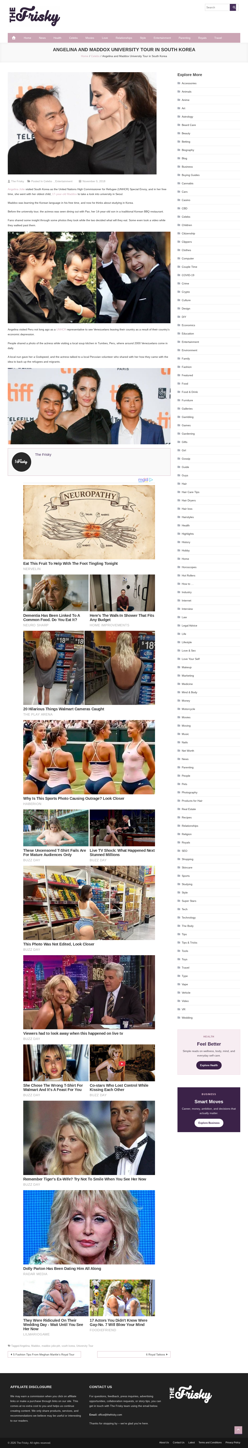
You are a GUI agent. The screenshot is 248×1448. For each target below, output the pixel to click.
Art (183, 108)
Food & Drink (190, 391)
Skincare (187, 867)
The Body (188, 925)
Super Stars (189, 900)
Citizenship (188, 233)
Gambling (188, 417)
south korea (68, 1345)
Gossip (186, 458)
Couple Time (189, 266)
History (186, 542)
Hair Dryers (189, 500)
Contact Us (178, 1442)
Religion (187, 834)
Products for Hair (192, 800)
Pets (184, 784)
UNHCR (61, 329)
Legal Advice (189, 625)
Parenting (184, 37)
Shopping (187, 859)
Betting (186, 141)
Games (186, 425)
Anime (185, 99)
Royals (202, 37)
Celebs (73, 37)
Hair (184, 483)
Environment (189, 350)
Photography (189, 792)
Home (27, 37)
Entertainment (162, 37)
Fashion (187, 366)
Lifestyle (187, 642)
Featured (187, 375)
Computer (188, 258)
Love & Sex (189, 650)
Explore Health (209, 1065)
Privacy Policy (233, 1442)
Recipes (187, 817)
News (42, 37)
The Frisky (17, 181)
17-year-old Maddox (64, 194)
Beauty (186, 133)
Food (185, 383)
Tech (185, 909)
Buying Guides (191, 175)
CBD (184, 208)
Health (57, 37)
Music (185, 734)
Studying (187, 884)
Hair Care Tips (190, 492)
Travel (218, 37)
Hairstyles (188, 517)
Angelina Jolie (16, 189)
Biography (188, 150)
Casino (186, 200)
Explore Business (209, 1122)
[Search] (233, 7)
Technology (189, 917)
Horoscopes (189, 567)
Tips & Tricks (189, 942)
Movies (89, 37)
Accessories (189, 83)
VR (183, 1009)
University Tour (84, 1345)
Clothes (186, 250)
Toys (184, 959)
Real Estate (189, 809)
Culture (186, 300)
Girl (184, 450)
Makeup (187, 667)
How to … (188, 583)
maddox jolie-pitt (51, 1345)
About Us (164, 1442)
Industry (187, 592)
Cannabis (187, 183)
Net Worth (188, 750)
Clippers (187, 241)
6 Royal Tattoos (155, 1354)
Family (186, 358)
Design (186, 308)
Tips (184, 934)
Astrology (187, 116)
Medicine (187, 683)
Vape (185, 984)
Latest (191, 1442)
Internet (186, 600)
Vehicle (186, 992)
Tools (185, 950)
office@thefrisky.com (110, 1414)
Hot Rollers (188, 575)
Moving (186, 725)
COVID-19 (188, 275)
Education (188, 333)
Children (187, 225)
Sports (186, 875)
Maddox (35, 1345)
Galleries (187, 408)
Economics (188, 325)
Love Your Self (191, 658)
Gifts (184, 442)
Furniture (187, 400)
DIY (184, 316)
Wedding (187, 1017)
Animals (186, 91)
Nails (185, 742)
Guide (185, 467)
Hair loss (187, 508)
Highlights (188, 533)
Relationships (124, 37)
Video (185, 1001)
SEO (184, 850)
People (186, 775)
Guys (185, 475)
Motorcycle (188, 709)
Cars (185, 191)
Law (184, 617)
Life (184, 633)
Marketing (188, 675)
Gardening (188, 433)
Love (105, 37)
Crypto (186, 291)
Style (143, 37)
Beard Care (189, 125)
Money (186, 700)
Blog (184, 158)
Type (185, 975)
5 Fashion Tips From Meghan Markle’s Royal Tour (43, 1354)
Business (187, 166)
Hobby (186, 550)
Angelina (25, 1345)
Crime (185, 283)
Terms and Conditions (210, 1442)
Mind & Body (189, 692)
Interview (187, 608)
